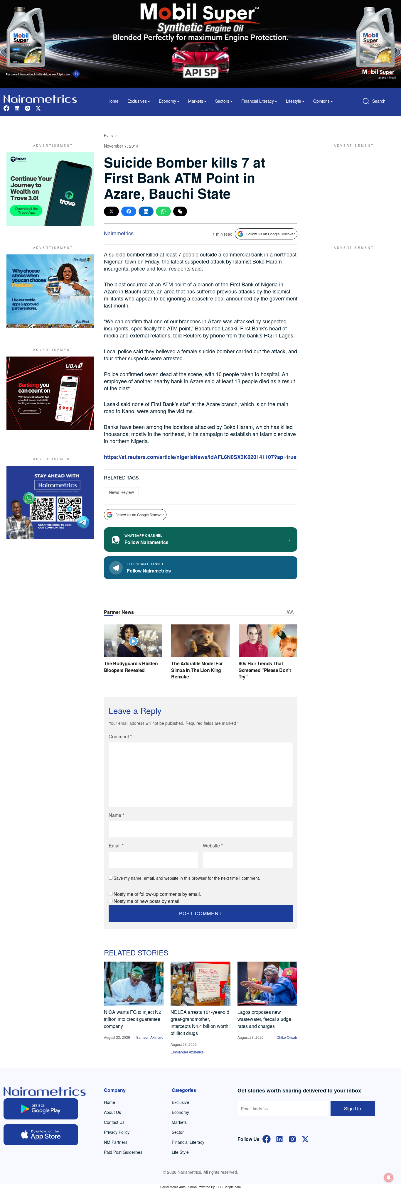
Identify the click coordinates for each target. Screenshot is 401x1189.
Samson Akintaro (150, 1037)
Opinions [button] (321, 101)
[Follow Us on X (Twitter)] (305, 1138)
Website (213, 845)
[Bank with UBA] (50, 393)
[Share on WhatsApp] (163, 211)
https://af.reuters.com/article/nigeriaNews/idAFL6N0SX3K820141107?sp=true (200, 457)
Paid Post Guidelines (123, 1152)
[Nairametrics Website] (40, 98)
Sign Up (352, 1108)
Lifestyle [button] (293, 101)
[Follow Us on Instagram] (292, 1138)
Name (116, 815)
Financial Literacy (188, 1142)
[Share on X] (111, 211)
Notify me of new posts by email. (147, 901)
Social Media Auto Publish (178, 1186)
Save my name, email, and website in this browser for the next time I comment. (187, 878)
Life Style (180, 1152)
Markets (179, 1122)
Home (113, 101)
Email (116, 845)
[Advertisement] (351, 189)
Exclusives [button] (137, 101)
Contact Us (114, 1122)
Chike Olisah (287, 1037)
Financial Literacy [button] (257, 101)
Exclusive (180, 1102)
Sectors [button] (222, 101)
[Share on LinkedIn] (146, 211)
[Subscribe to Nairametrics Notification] (388, 1177)
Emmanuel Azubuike (187, 1051)
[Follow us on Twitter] (38, 107)
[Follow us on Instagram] (28, 107)
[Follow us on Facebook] (6, 107)
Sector (178, 1132)
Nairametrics (119, 233)
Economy (180, 1112)
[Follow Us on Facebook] (266, 1138)
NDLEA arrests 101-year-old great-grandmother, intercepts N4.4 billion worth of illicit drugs (200, 1022)
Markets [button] (195, 101)
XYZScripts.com (229, 1186)
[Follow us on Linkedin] (17, 107)
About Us (112, 1112)
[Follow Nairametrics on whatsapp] (50, 502)
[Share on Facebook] (128, 211)
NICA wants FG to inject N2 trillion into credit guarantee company (132, 1019)
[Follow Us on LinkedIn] (279, 1138)
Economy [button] (167, 101)
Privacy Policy (116, 1132)
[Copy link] (180, 211)
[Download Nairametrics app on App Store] (41, 1134)
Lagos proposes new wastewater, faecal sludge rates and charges (264, 1019)
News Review (121, 492)
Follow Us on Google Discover (270, 233)
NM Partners (115, 1142)
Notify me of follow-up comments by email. (157, 894)
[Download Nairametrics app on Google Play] (41, 1108)
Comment (120, 736)
